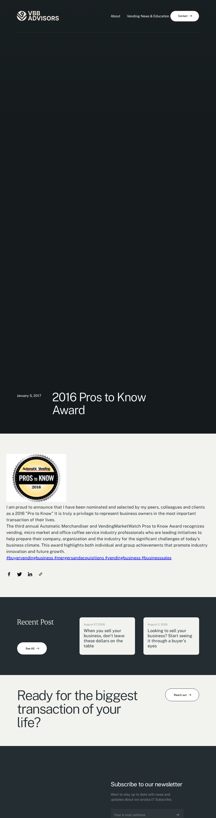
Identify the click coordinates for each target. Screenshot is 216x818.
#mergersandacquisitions (78, 557)
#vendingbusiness (122, 557)
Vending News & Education (148, 16)
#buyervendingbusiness (29, 557)
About (115, 16)
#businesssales (155, 557)
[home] (38, 16)
